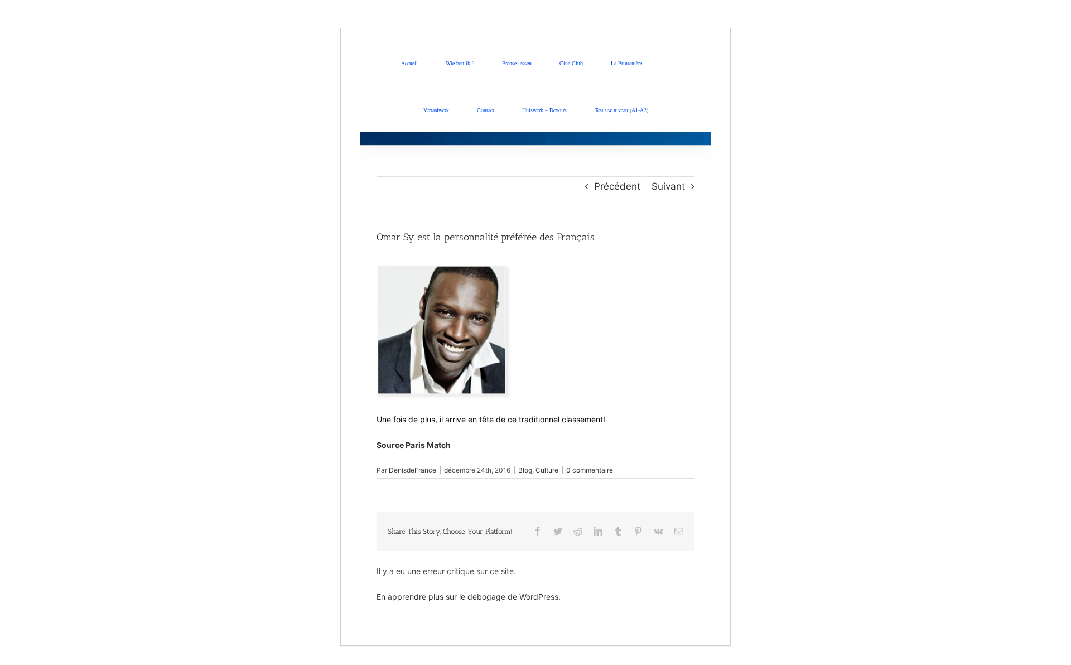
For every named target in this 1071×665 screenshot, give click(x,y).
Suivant (668, 186)
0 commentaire (589, 470)
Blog (525, 470)
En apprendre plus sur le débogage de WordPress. (469, 596)
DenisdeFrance (412, 470)
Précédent (617, 186)
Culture (547, 470)
